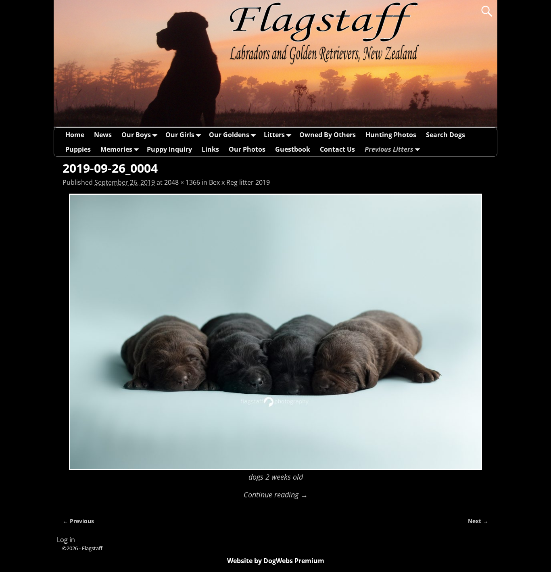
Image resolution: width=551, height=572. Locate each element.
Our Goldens (229, 134)
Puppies (78, 149)
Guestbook (292, 149)
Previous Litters (389, 149)
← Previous (78, 521)
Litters (274, 134)
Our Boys (136, 134)
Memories (116, 149)
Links (210, 149)
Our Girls (179, 134)
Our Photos (247, 149)
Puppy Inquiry (169, 149)
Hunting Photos (390, 134)
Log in (66, 539)
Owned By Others (327, 134)
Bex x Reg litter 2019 (239, 182)
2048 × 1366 (182, 182)
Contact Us (337, 149)
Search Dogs (445, 134)
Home (74, 134)
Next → (478, 521)
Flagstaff (92, 548)
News (103, 134)
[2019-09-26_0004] (275, 332)
